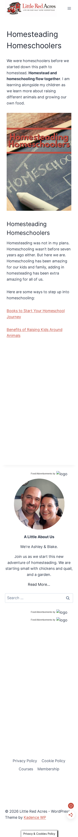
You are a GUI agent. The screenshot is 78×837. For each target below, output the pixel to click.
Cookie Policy (53, 761)
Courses (26, 769)
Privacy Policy (25, 761)
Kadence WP (35, 817)
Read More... (39, 584)
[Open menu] (69, 8)
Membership (48, 769)
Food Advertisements (41, 473)
